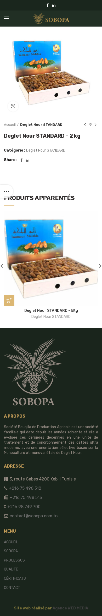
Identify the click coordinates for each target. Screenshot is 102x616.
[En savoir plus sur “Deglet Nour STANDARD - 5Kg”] (9, 300)
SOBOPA (11, 551)
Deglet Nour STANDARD (41, 125)
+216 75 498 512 (24, 488)
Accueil (10, 125)
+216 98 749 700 (23, 506)
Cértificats (15, 578)
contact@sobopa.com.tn (33, 515)
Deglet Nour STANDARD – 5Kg (51, 310)
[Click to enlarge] (13, 106)
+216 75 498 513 (26, 497)
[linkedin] (53, 5)
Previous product (85, 124)
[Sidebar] (6, 191)
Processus (14, 560)
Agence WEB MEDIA (70, 608)
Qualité (11, 569)
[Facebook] (47, 5)
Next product (95, 124)
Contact (12, 587)
